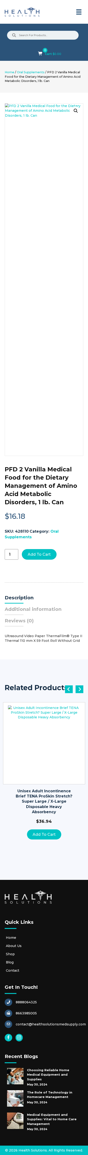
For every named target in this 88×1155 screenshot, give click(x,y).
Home (9, 72)
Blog (10, 962)
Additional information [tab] (33, 609)
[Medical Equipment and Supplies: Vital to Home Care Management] (15, 1121)
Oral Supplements (31, 72)
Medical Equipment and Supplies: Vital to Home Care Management (52, 1119)
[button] (76, 111)
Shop (10, 954)
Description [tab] (19, 598)
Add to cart (39, 554)
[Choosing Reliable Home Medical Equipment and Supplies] (15, 1076)
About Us (14, 946)
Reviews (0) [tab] (19, 621)
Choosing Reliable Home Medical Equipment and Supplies (48, 1074)
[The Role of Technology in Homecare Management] (15, 1098)
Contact (12, 970)
